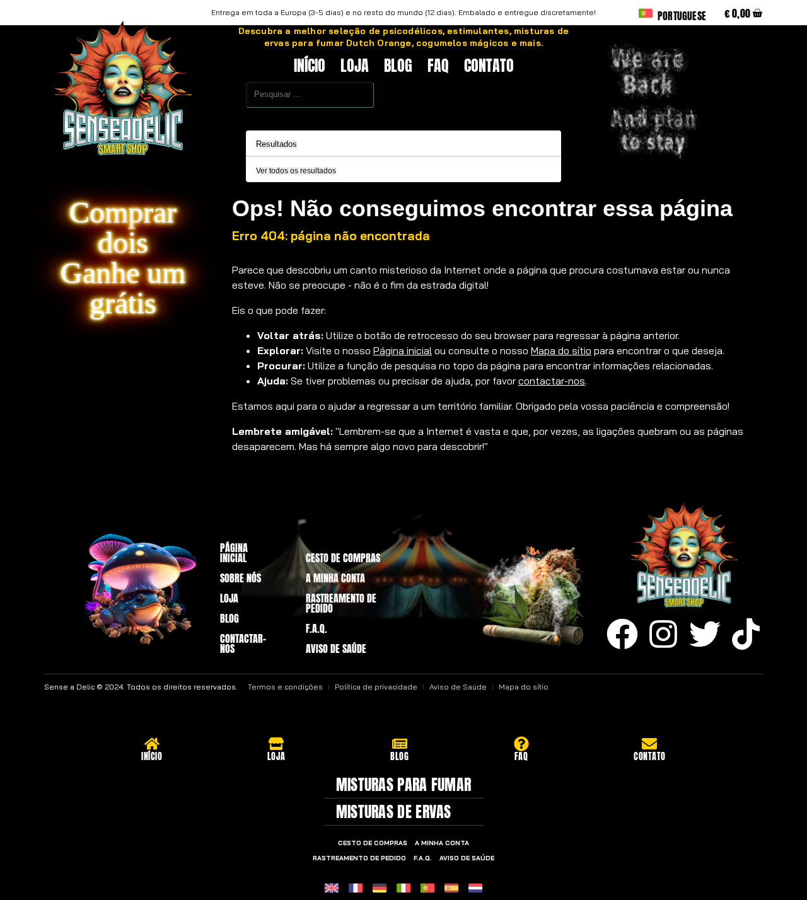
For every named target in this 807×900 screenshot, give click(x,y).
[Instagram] (663, 634)
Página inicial (402, 350)
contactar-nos (551, 380)
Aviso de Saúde (336, 648)
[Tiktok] (746, 634)
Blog (398, 65)
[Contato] (649, 743)
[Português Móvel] (427, 888)
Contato (489, 65)
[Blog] (399, 743)
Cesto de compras (343, 558)
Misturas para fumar (404, 784)
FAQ (438, 65)
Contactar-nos (243, 643)
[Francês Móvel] (355, 888)
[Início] (152, 743)
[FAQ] (521, 743)
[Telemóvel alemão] (379, 888)
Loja (354, 65)
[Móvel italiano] (403, 888)
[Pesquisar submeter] (218, 116)
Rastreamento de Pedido (341, 603)
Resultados (276, 144)
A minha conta (335, 578)
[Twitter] (705, 634)
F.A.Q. (316, 628)
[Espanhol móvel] (451, 888)
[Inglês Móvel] (331, 888)
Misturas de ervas (393, 811)
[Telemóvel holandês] (475, 888)
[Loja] (276, 743)
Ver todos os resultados (296, 171)
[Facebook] (622, 634)
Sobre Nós (240, 578)
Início (309, 65)
